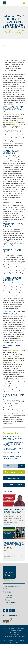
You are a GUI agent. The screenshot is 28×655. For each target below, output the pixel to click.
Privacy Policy (9, 605)
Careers (7, 600)
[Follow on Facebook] (7, 610)
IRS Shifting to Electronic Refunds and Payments (12, 457)
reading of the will (10, 122)
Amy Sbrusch (11, 31)
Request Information (15, 472)
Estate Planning (15, 33)
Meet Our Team (14, 478)
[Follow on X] (10, 610)
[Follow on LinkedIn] (4, 610)
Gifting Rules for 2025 (11, 453)
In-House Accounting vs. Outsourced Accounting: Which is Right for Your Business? (14, 545)
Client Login (8, 595)
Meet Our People (10, 602)
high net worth (13, 350)
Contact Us (8, 597)
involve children (18, 124)
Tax (23, 33)
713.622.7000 (15, 632)
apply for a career (15, 484)
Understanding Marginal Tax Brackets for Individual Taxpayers (13, 444)
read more (7, 524)
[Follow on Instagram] (13, 610)
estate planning (16, 114)
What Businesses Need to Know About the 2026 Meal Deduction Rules (13, 438)
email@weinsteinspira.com (15, 636)
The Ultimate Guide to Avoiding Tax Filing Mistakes (14, 449)
